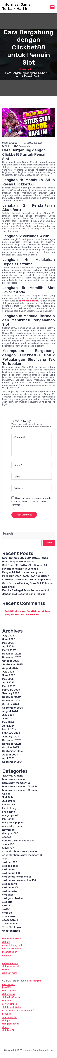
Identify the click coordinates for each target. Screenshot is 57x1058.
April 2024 (8, 725)
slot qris (7, 902)
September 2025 (12, 664)
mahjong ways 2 (10, 963)
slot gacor (8, 894)
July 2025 (8, 671)
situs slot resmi (9, 973)
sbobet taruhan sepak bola (18, 840)
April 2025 (8, 682)
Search (7, 533)
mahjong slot (10, 815)
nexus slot (7, 1014)
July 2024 (8, 715)
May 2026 (8, 642)
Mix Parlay (8, 819)
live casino (8, 811)
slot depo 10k (10, 883)
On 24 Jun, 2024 (10, 143)
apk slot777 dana (12, 775)
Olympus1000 (10, 833)
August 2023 (10, 754)
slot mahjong (35, 981)
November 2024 (11, 700)
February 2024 (11, 733)
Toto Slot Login (11, 927)
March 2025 (9, 686)
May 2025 (8, 678)
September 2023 (12, 751)
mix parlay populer (13, 822)
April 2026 (8, 646)
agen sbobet (8, 984)
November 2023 (11, 743)
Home (22, 69)
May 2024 (8, 722)
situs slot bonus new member (20, 851)
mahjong (6, 955)
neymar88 (8, 829)
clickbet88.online (28, 301)
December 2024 (11, 697)
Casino (6, 793)
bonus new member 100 (16, 782)
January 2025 (10, 693)
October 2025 (10, 660)
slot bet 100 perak (11, 997)
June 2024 (8, 718)
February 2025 (11, 689)
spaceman (8, 916)
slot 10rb (6, 1000)
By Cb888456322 (33, 143)
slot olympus (8, 994)
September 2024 (12, 707)
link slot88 (8, 804)
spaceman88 (10, 920)
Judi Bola (7, 797)
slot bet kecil (10, 865)
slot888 (7, 912)
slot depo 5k (9, 891)
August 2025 (10, 668)
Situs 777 (8, 847)
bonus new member (14, 779)
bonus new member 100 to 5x (19, 790)
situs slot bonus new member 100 (22, 855)
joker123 (6, 987)
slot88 (6, 909)
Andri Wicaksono (14, 611)
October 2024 (10, 704)
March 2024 (9, 729)
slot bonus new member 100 (19, 880)
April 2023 (8, 758)
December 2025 (11, 653)
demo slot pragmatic (12, 945)
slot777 (7, 905)
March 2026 (9, 650)
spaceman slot (9, 1017)
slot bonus (8, 869)
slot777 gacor (9, 990)
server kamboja (9, 1004)
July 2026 (8, 635)
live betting (9, 808)
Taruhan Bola (10, 923)
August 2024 (10, 711)
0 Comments (23, 146)
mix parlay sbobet (13, 826)
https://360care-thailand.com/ (18, 1010)
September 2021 (12, 761)
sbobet (6, 837)
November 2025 (11, 657)
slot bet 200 (9, 862)
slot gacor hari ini (12, 898)
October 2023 (10, 747)
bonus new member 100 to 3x (19, 786)
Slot (32, 69)
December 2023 (11, 740)
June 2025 (8, 675)
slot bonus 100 (11, 873)
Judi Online (9, 801)
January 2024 (10, 736)
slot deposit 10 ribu (11, 938)
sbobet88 (8, 844)
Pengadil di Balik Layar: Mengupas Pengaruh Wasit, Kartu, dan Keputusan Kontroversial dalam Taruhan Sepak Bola (27, 576)
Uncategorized (11, 930)
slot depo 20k (10, 887)
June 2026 (8, 639)
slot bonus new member (16, 876)
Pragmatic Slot (9, 952)
